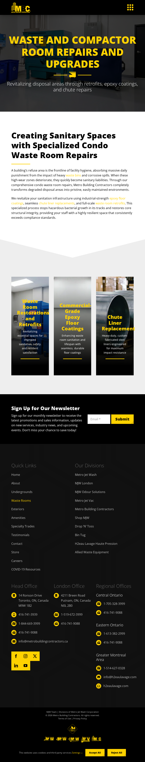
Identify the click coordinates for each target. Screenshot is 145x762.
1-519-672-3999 (72, 614)
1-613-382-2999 (114, 633)
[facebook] (16, 656)
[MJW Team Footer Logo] (72, 725)
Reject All (116, 752)
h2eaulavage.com (115, 686)
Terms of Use (64, 718)
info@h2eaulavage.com (120, 677)
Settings (76, 752)
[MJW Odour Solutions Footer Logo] (74, 737)
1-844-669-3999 (29, 623)
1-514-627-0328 (114, 668)
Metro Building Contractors (66, 715)
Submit (122, 419)
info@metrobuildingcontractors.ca (43, 641)
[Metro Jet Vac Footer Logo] (85, 737)
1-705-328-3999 (114, 604)
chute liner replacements (57, 203)
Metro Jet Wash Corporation (85, 711)
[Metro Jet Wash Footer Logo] (49, 737)
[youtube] (25, 665)
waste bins (73, 175)
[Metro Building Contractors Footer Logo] (96, 737)
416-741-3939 (28, 614)
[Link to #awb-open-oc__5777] (130, 7)
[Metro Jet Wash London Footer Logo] (61, 737)
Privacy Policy (80, 718)
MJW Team (51, 711)
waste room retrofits (110, 203)
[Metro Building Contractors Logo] (21, 4)
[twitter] (35, 656)
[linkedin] (16, 665)
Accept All (95, 752)
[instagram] (25, 656)
